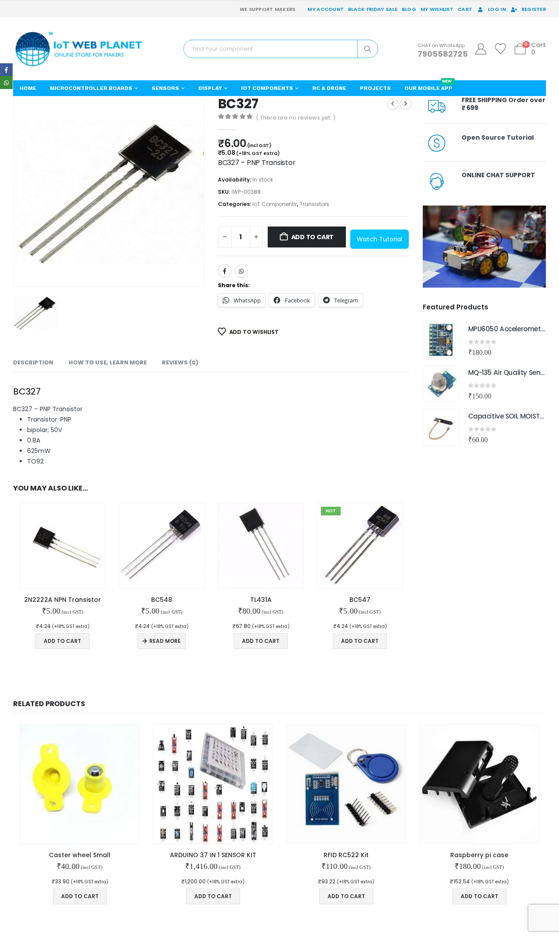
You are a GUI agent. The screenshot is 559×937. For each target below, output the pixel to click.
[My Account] (480, 49)
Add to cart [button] (62, 641)
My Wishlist (437, 9)
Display (210, 88)
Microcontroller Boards (91, 88)
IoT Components (267, 88)
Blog (409, 9)
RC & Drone (329, 88)
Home (28, 88)
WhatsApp (241, 271)
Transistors (314, 204)
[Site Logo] (78, 49)
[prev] (392, 104)
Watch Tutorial (379, 239)
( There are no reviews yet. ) (295, 117)
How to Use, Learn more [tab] (108, 362)
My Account (325, 9)
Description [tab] (33, 362)
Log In (497, 9)
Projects (375, 88)
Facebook (225, 271)
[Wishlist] (500, 49)
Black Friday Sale (372, 9)
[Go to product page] (62, 545)
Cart (465, 9)
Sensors (165, 88)
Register (533, 9)
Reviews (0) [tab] (180, 362)
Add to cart (312, 237)
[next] (406, 104)
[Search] (368, 49)
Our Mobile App (428, 85)
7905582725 (443, 53)
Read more (165, 641)
